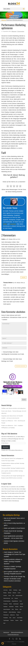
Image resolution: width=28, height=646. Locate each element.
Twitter (5, 224)
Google (21, 603)
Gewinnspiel (15, 603)
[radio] (7, 186)
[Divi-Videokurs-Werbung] (12, 394)
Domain (16, 598)
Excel (21, 601)
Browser (14, 592)
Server (14, 617)
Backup (4, 592)
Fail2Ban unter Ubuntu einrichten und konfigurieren (13, 408)
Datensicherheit (19, 595)
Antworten (23, 277)
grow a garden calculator (7, 470)
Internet (21, 606)
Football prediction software (7, 463)
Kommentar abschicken (21, 366)
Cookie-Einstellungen (13, 634)
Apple (20, 590)
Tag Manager (6, 620)
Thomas (3, 468)
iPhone (16, 609)
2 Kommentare (20, 31)
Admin (10, 590)
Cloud (9, 595)
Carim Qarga (4, 458)
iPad (13, 609)
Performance (6, 614)
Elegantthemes (15, 601)
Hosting (16, 606)
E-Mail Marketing (6, 601)
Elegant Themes (10, 641)
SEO (10, 617)
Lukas (3, 239)
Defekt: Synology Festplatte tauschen (16, 468)
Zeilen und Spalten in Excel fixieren (14, 528)
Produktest (5, 617)
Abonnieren (5, 447)
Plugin (17, 614)
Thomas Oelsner (8, 282)
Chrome (5, 595)
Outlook (18, 612)
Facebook (13, 224)
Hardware (5, 606)
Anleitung (15, 590)
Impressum (6, 632)
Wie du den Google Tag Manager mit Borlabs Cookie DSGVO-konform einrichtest (14, 579)
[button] (2, 643)
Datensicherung (6, 598)
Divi (12, 598)
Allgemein (3, 20)
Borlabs (9, 592)
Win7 (4, 623)
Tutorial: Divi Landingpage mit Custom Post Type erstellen (14, 554)
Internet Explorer (6, 609)
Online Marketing (12, 612)
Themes (12, 620)
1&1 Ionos (5, 590)
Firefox (10, 603)
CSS (13, 595)
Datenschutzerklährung (17, 632)
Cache (19, 592)
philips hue (12, 614)
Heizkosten (11, 606)
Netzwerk (5, 612)
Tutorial (16, 620)
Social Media (19, 617)
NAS (21, 609)
